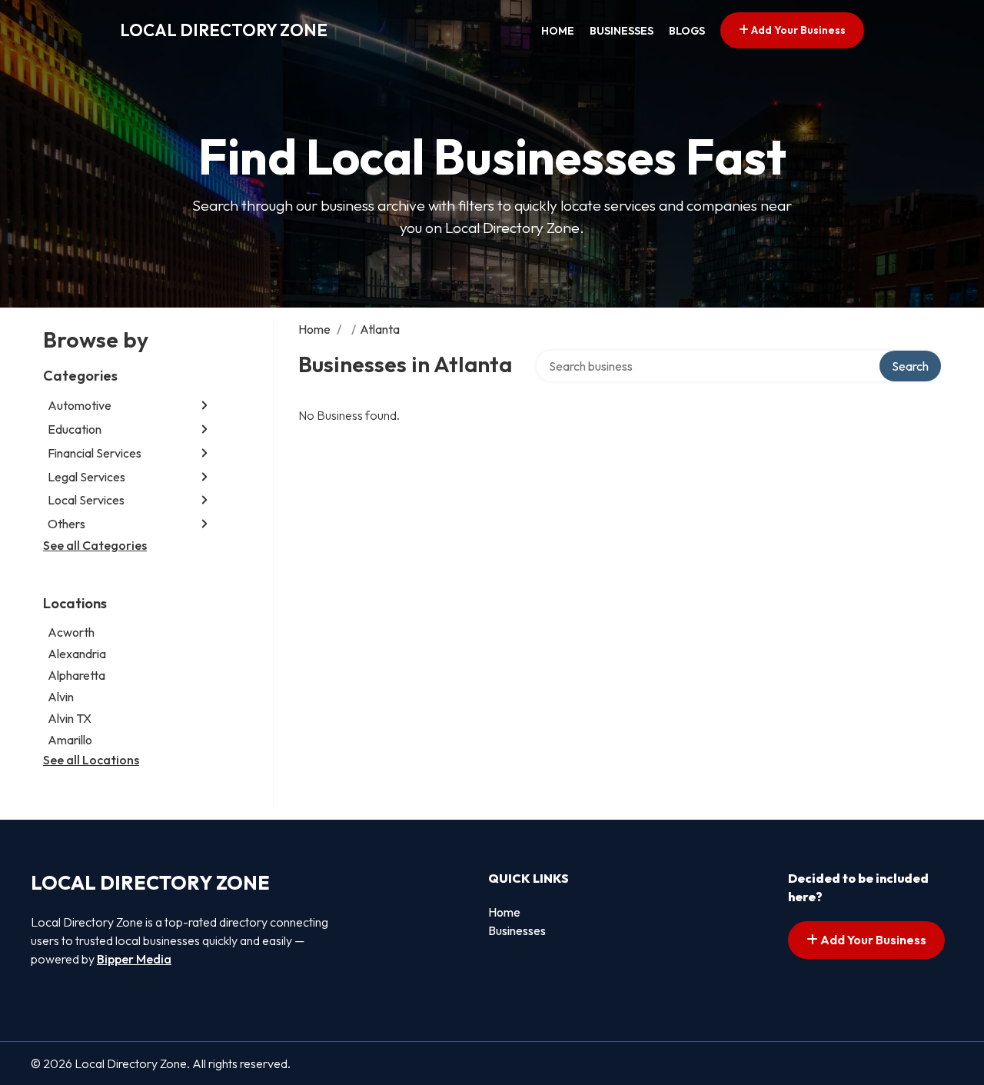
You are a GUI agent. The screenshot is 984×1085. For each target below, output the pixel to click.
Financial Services (94, 453)
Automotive (79, 405)
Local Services (86, 500)
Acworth (71, 632)
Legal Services (86, 476)
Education (74, 429)
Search (910, 366)
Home (557, 31)
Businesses (621, 31)
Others (66, 523)
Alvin (61, 696)
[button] (204, 406)
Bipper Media (134, 959)
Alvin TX (69, 718)
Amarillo (70, 739)
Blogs (687, 31)
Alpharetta (76, 675)
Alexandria (77, 653)
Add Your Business (797, 30)
